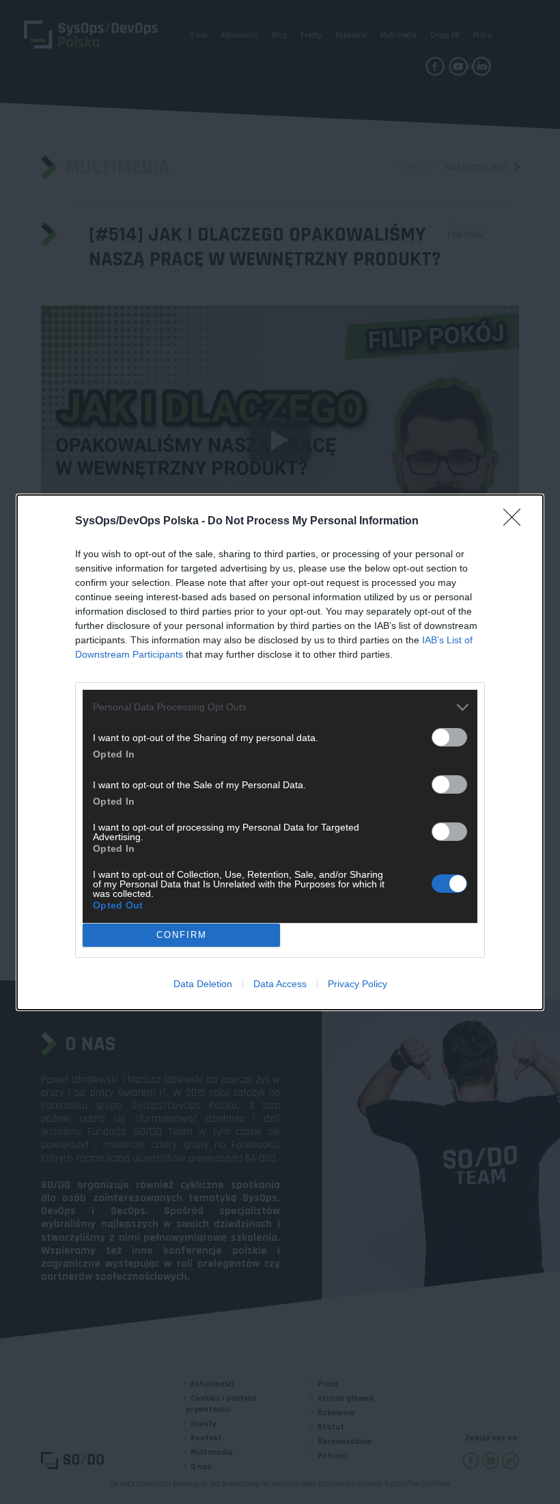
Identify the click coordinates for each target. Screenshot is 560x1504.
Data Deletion (202, 983)
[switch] (449, 737)
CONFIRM (181, 935)
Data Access (280, 983)
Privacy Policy (357, 983)
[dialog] (280, 752)
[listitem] (280, 707)
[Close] (516, 522)
